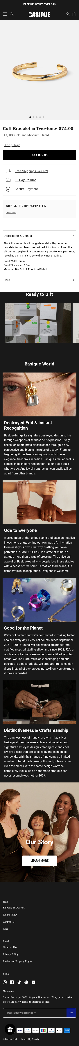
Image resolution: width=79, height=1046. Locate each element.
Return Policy (10, 914)
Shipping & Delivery (14, 907)
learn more (39, 861)
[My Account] (67, 14)
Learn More (11, 212)
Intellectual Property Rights (17, 961)
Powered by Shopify (30, 1039)
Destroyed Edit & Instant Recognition (28, 425)
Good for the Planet (23, 628)
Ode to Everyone (20, 530)
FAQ (5, 929)
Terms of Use (10, 947)
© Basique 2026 (10, 1039)
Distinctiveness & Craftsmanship (36, 730)
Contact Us (8, 922)
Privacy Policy (10, 954)
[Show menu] (5, 14)
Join (71, 1013)
